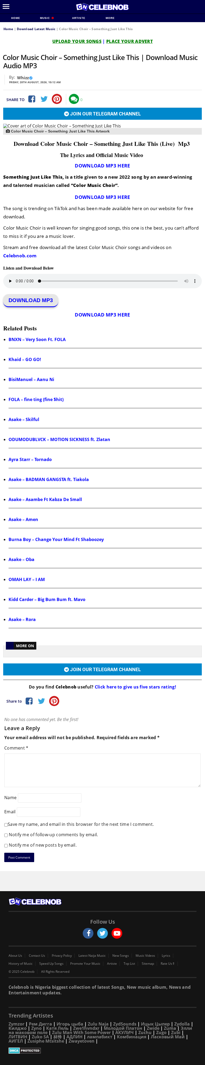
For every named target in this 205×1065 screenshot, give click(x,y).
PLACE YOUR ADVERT (129, 41)
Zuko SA (40, 1037)
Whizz (23, 77)
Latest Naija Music (92, 956)
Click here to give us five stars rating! (135, 687)
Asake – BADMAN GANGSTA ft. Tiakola (49, 479)
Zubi (175, 1032)
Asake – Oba (21, 559)
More (110, 18)
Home (15, 18)
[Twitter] (44, 99)
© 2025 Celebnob (21, 972)
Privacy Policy (62, 956)
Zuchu (145, 1032)
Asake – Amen (23, 519)
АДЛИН (74, 1037)
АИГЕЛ (16, 1041)
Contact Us (37, 956)
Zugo (161, 1032)
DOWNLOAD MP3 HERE (102, 165)
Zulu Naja (98, 1024)
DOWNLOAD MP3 (31, 300)
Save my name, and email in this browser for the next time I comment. (81, 824)
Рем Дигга (40, 1024)
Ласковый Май (168, 1037)
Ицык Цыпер (155, 1024)
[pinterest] (57, 99)
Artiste (78, 18)
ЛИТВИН (18, 1037)
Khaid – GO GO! (25, 359)
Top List (129, 964)
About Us (15, 956)
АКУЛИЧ (124, 1032)
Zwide (153, 1028)
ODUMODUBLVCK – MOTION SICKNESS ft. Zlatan (59, 439)
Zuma (170, 1028)
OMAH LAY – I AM (27, 579)
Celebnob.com (20, 256)
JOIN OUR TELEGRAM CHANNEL (105, 114)
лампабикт (99, 1037)
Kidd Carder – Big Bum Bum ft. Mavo (47, 599)
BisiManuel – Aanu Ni (31, 379)
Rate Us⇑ (168, 964)
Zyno (36, 1028)
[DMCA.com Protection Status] (102, 1050)
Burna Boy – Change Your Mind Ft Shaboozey (56, 539)
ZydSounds (124, 1024)
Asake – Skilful (24, 419)
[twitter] (102, 933)
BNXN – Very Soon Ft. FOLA (37, 339)
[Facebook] (31, 99)
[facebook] (88, 933)
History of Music (21, 964)
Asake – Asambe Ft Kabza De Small (45, 499)
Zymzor (16, 1024)
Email (10, 812)
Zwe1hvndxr (86, 1028)
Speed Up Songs (51, 964)
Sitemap (148, 964)
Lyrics (166, 956)
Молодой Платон (123, 1028)
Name (10, 797)
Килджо (18, 1028)
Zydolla (182, 1024)
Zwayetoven (81, 1041)
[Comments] (74, 99)
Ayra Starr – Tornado (30, 459)
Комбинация (131, 1037)
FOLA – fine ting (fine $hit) (36, 399)
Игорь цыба (70, 1024)
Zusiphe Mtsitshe (45, 1041)
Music (45, 18)
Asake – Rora (22, 619)
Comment (16, 748)
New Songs (120, 956)
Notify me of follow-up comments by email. (53, 835)
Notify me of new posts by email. (43, 845)
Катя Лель (57, 1028)
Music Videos (145, 956)
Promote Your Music (85, 964)
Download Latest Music (36, 29)
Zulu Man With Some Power (81, 1032)
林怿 (57, 1037)
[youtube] (117, 933)
